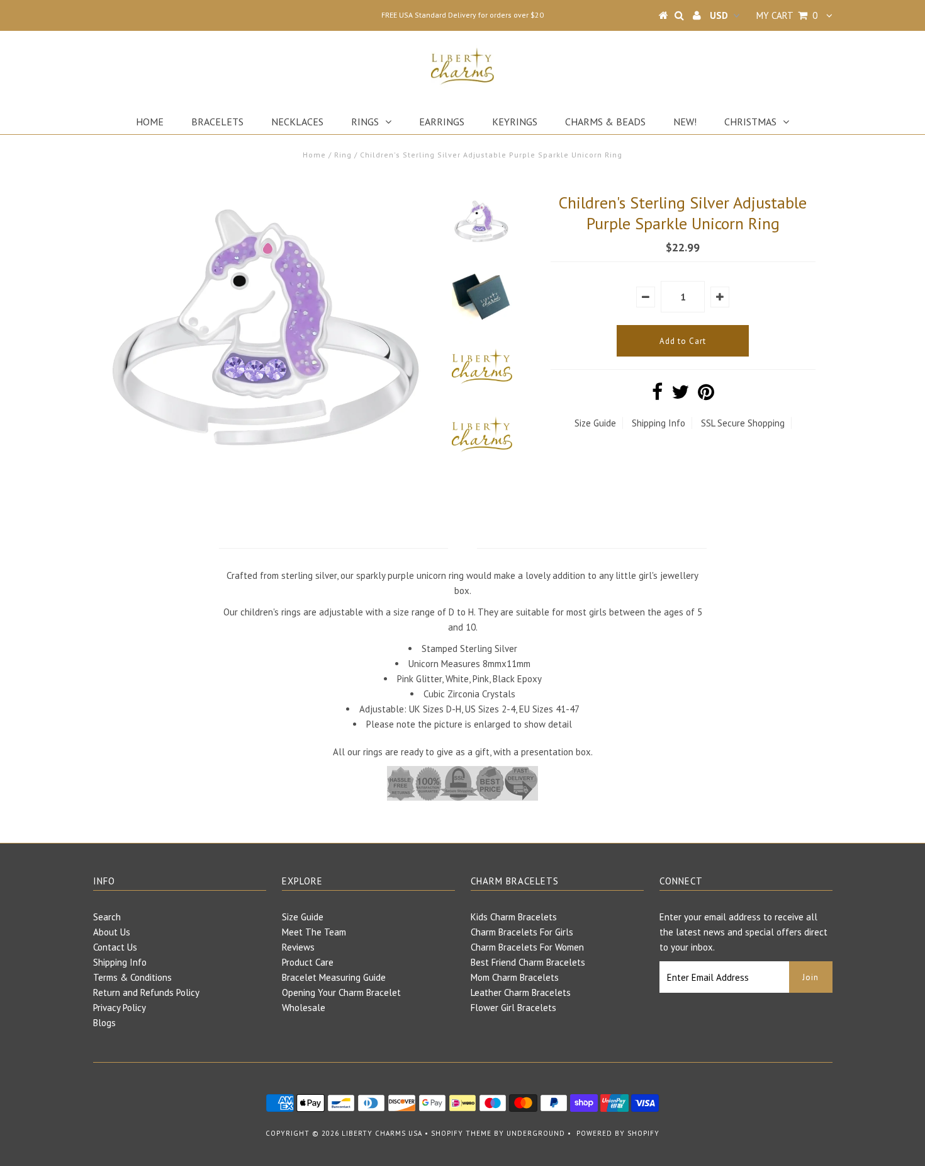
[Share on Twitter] (680, 395)
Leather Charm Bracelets (521, 992)
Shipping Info (658, 423)
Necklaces (297, 121)
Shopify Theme (461, 1133)
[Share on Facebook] (657, 395)
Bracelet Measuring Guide (334, 977)
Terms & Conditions (132, 977)
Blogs (104, 1023)
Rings (365, 121)
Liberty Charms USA (382, 1133)
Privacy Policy (119, 1008)
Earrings (441, 121)
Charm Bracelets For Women (527, 947)
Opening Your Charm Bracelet (341, 992)
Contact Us (115, 947)
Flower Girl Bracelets (513, 1008)
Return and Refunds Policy (146, 992)
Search (107, 917)
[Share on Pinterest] (706, 395)
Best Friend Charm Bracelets (528, 962)
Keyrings (514, 121)
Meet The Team (314, 932)
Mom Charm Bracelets (515, 977)
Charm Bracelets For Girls (522, 932)
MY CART (786, 15)
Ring (343, 154)
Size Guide (595, 423)
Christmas (750, 121)
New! (685, 121)
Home (150, 121)
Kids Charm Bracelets (514, 917)
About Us (111, 932)
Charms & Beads (605, 121)
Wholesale (303, 1008)
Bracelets (217, 121)
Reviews (298, 947)
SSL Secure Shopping (743, 423)
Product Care (308, 962)
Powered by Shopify (617, 1133)
